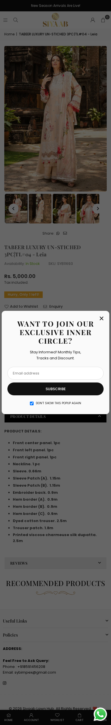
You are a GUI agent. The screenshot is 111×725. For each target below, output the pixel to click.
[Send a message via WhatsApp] (100, 714)
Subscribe (56, 389)
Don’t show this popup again (58, 403)
